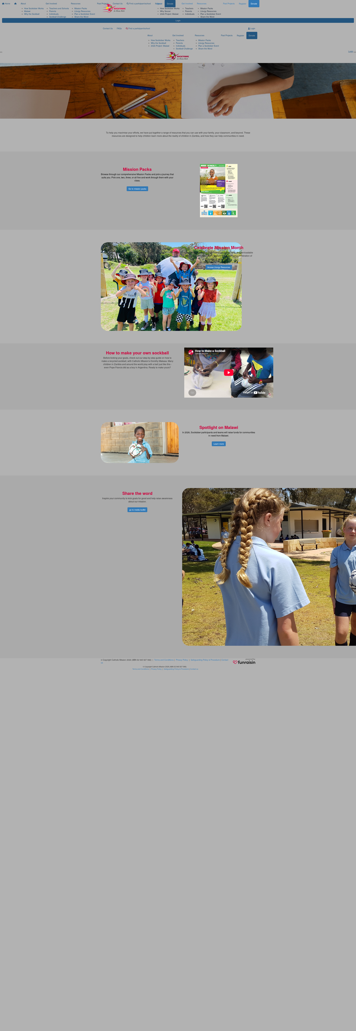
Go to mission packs (137, 188)
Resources (201, 3)
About (159, 3)
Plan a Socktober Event (210, 14)
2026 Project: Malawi (169, 14)
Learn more (219, 443)
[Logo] (115, 8)
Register (242, 3)
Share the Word (207, 16)
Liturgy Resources (208, 11)
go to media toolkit (137, 509)
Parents (188, 11)
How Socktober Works (170, 8)
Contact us (194, 669)
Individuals (189, 14)
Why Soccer (165, 11)
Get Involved (187, 3)
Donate (254, 3)
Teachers (189, 8)
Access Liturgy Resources (218, 267)
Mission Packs (206, 8)
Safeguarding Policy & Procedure (205, 659)
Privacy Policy (182, 659)
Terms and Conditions (164, 659)
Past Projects (229, 3)
